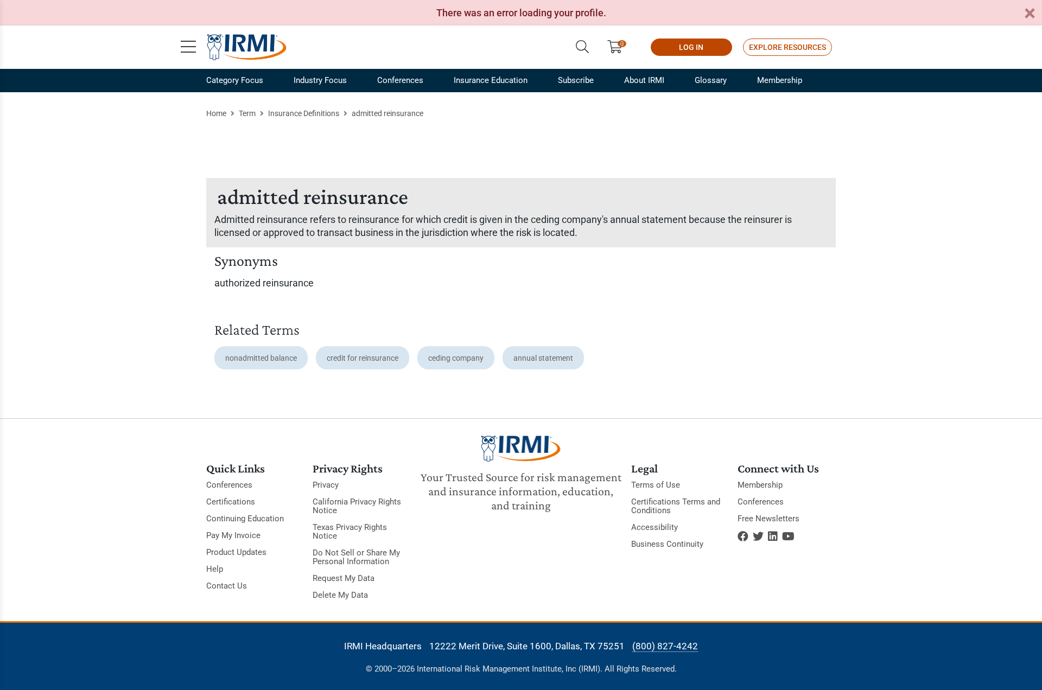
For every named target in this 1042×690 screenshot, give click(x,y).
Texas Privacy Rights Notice (350, 531)
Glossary (711, 80)
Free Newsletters (768, 518)
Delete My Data (340, 595)
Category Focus (234, 80)
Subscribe (576, 80)
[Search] (582, 47)
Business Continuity (667, 544)
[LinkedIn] (773, 536)
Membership (779, 80)
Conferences (400, 80)
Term (247, 113)
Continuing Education (245, 518)
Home (216, 113)
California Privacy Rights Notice (357, 506)
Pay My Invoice (233, 535)
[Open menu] (188, 47)
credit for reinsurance (362, 358)
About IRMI (644, 80)
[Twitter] (758, 536)
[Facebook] (743, 536)
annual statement (543, 358)
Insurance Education (491, 80)
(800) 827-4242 (665, 646)
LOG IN (691, 47)
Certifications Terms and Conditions (675, 506)
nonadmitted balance (261, 358)
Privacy (326, 485)
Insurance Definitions (303, 113)
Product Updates (236, 552)
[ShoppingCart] (619, 47)
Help (214, 569)
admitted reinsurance (387, 113)
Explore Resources (787, 47)
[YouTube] (788, 536)
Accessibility (654, 527)
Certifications (230, 502)
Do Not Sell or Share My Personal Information (356, 557)
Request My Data (343, 578)
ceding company (456, 358)
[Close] (1029, 13)
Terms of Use (655, 485)
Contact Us (226, 586)
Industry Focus (320, 80)
